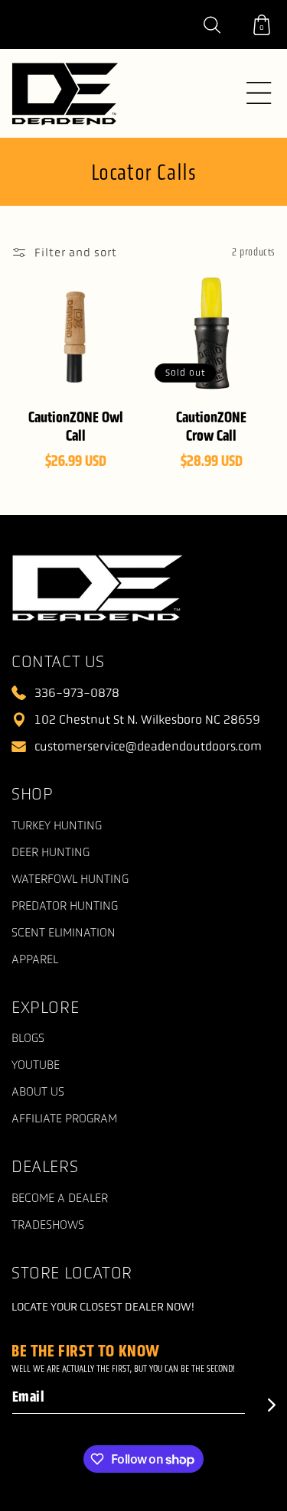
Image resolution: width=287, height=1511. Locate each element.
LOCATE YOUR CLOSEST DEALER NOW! (102, 1307)
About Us (37, 1092)
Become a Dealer (59, 1198)
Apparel (34, 960)
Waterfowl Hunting (70, 879)
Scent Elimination (63, 933)
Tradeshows (47, 1225)
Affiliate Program (64, 1119)
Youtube (35, 1065)
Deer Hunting (50, 852)
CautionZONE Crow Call (211, 426)
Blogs (27, 1038)
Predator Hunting (64, 906)
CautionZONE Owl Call (75, 426)
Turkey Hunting (56, 826)
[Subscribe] (261, 1405)
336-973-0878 (76, 692)
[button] (220, 24)
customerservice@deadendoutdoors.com (148, 746)
